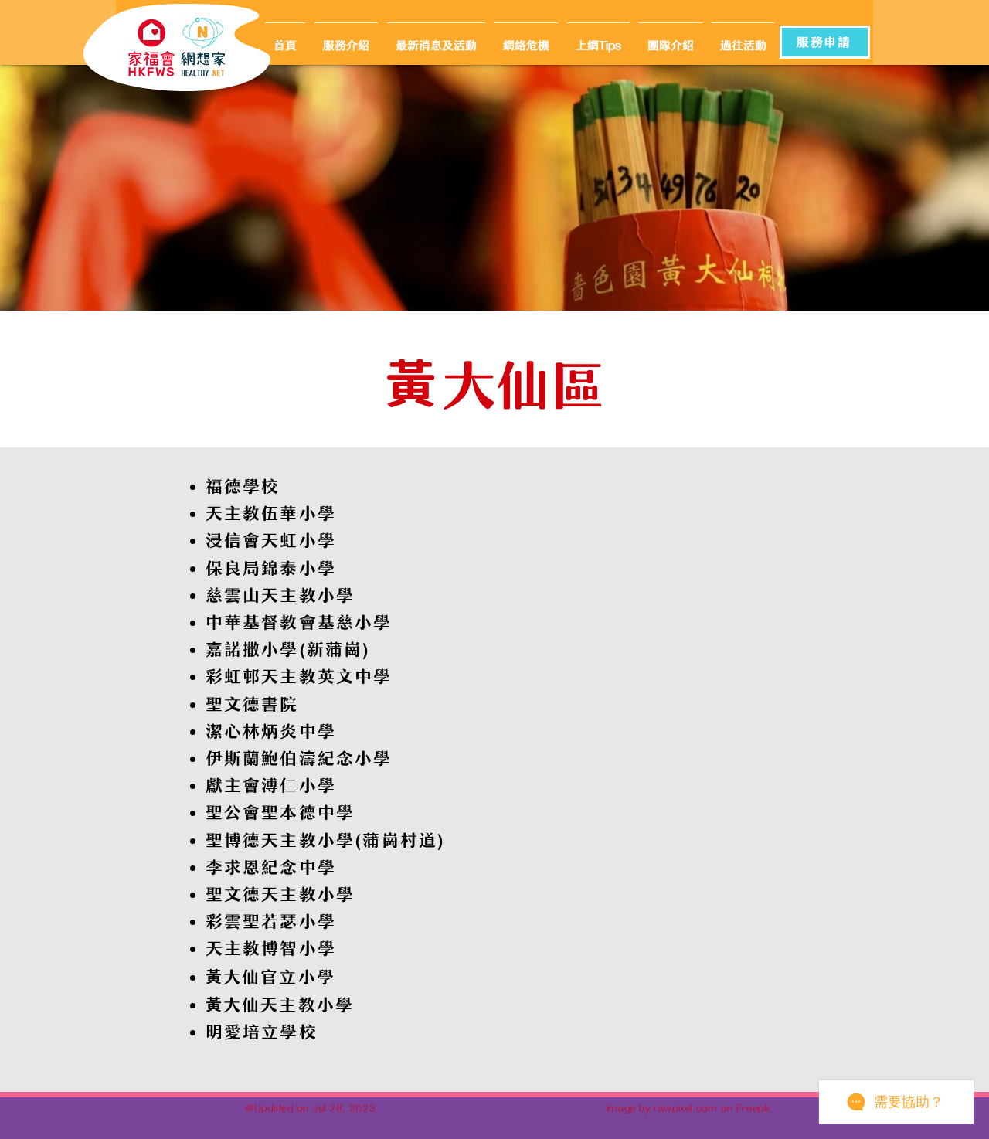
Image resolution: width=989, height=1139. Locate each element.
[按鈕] (205, 47)
